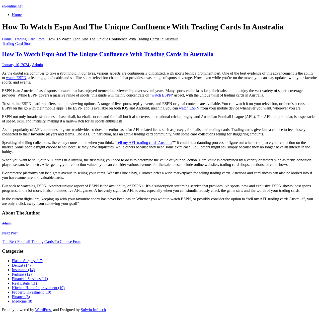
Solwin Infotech (93, 310)
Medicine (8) (22, 301)
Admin (37, 65)
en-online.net (12, 6)
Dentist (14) (21, 265)
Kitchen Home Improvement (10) (38, 288)
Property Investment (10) (31, 292)
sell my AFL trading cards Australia (144, 142)
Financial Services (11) (30, 279)
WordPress (43, 310)
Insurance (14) (23, 270)
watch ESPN (16, 78)
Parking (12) (22, 274)
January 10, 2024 (16, 65)
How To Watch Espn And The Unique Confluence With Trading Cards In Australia (108, 54)
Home (17, 14)
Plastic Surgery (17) (27, 261)
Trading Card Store (29, 39)
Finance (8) (21, 297)
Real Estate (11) (24, 283)
